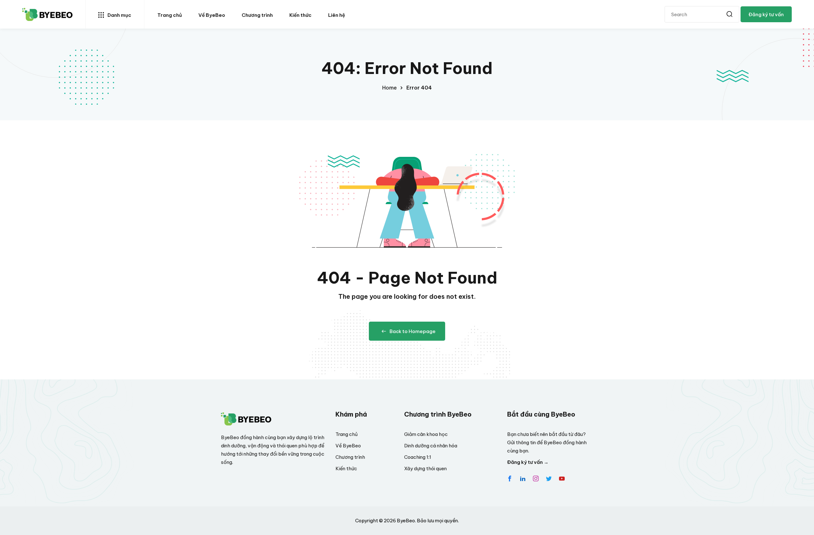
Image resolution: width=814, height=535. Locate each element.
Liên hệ (336, 15)
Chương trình (257, 15)
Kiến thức (300, 15)
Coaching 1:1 (417, 457)
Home (389, 87)
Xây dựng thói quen (425, 468)
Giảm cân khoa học (426, 434)
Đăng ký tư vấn (766, 14)
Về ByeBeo (211, 15)
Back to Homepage (413, 331)
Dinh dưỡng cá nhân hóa (430, 446)
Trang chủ (169, 15)
